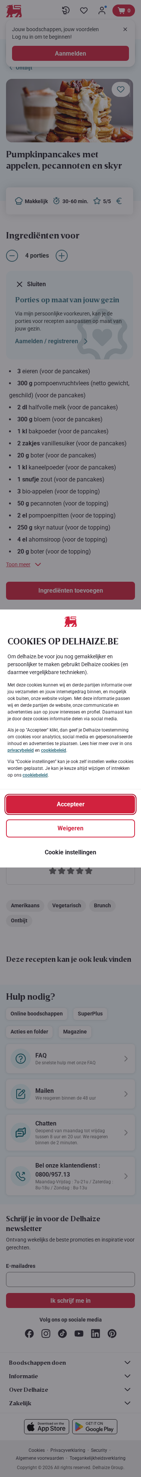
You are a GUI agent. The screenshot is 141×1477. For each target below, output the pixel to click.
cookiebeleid (53, 750)
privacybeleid (21, 750)
